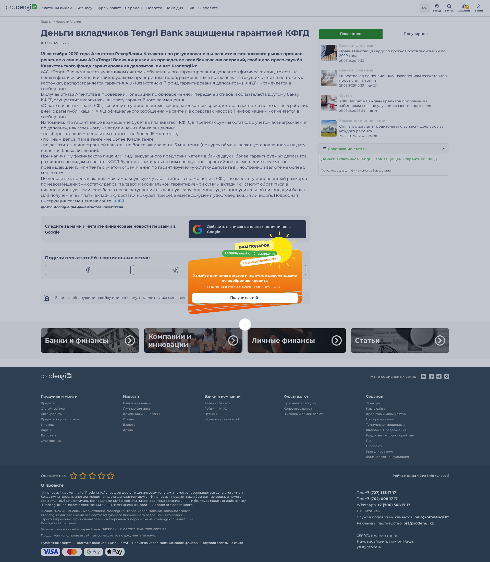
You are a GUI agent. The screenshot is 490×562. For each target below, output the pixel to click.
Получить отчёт (245, 298)
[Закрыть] (245, 325)
